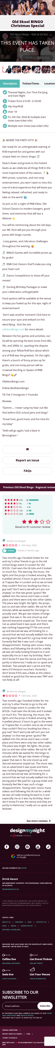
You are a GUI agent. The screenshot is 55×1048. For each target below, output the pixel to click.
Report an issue (27, 460)
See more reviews (37, 821)
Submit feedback (9, 1038)
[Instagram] (17, 847)
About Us (6, 922)
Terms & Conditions (10, 1030)
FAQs (27, 471)
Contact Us (41, 922)
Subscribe (45, 1005)
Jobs (30, 922)
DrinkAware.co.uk (10, 889)
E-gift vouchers (9, 979)
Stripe (23, 868)
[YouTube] (38, 847)
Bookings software (11, 963)
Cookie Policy (27, 926)
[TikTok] (48, 847)
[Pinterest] (27, 847)
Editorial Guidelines (11, 930)
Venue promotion (38, 979)
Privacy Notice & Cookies (12, 1034)
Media (13, 926)
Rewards (19, 922)
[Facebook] (6, 847)
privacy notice (27, 1015)
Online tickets (36, 963)
